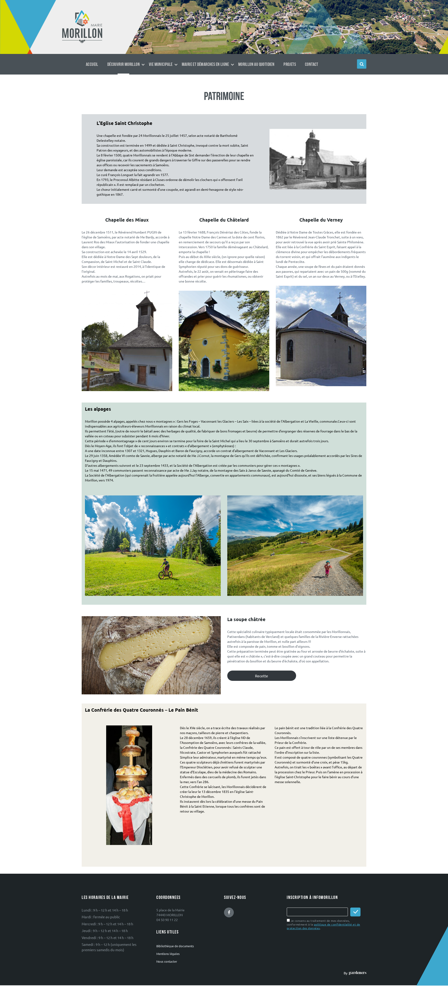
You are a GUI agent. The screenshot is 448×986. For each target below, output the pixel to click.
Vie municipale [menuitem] (161, 64)
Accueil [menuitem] (92, 64)
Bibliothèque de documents (175, 946)
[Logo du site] (82, 43)
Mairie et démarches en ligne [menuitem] (205, 64)
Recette (261, 675)
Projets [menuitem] (290, 64)
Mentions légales (168, 954)
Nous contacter (166, 961)
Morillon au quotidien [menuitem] (256, 64)
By (346, 973)
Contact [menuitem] (311, 64)
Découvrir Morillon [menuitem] (123, 64)
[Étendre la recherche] (361, 64)
